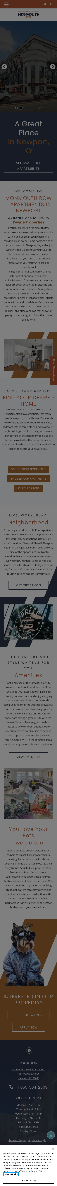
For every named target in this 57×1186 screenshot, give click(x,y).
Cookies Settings (28, 1180)
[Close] (53, 1149)
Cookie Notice (11, 1174)
